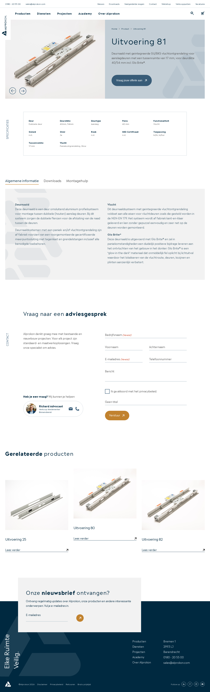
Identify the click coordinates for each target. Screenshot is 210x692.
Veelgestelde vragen (134, 3)
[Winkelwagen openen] (203, 13)
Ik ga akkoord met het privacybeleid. (134, 391)
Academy (85, 13)
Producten (23, 13)
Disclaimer (42, 684)
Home (114, 28)
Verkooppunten (183, 3)
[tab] (22, 181)
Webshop (166, 3)
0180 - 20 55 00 (13, 3)
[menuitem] (23, 13)
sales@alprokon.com (35, 3)
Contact (153, 3)
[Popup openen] (192, 13)
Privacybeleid (56, 684)
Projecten (64, 13)
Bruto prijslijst (84, 684)
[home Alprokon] (8, 684)
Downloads (114, 3)
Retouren (70, 684)
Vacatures (200, 3)
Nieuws (100, 3)
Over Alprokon (109, 13)
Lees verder (81, 538)
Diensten (44, 13)
